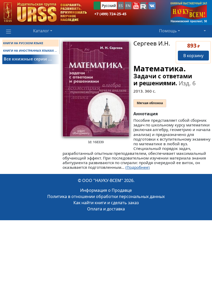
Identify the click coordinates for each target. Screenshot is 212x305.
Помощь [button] (168, 31)
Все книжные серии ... (28, 59)
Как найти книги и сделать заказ (106, 202)
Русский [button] (109, 5)
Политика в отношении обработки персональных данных (106, 196)
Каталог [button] (41, 31)
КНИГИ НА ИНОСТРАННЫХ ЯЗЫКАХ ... (30, 50)
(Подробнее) (137, 167)
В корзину (193, 55)
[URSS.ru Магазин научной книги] (45, 12)
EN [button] (128, 5)
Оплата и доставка (106, 209)
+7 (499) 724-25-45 (110, 13)
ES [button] (121, 5)
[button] (136, 5)
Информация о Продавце (106, 190)
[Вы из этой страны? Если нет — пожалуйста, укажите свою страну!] (97, 6)
